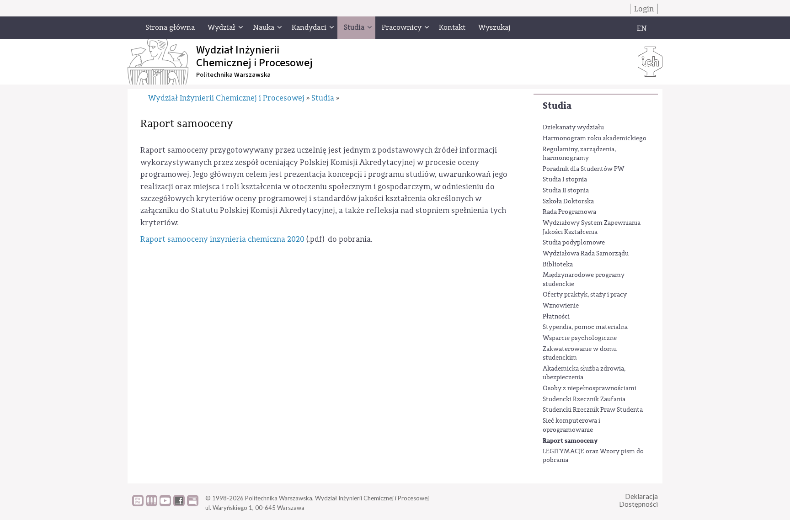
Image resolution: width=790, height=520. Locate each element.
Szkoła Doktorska (568, 201)
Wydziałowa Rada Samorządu (586, 253)
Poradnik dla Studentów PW (583, 169)
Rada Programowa (569, 212)
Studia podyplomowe (574, 243)
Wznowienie (561, 306)
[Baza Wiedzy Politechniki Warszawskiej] (138, 504)
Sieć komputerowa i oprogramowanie (571, 425)
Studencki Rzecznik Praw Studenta (593, 410)
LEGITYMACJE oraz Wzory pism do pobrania (593, 456)
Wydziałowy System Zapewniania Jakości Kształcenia (592, 227)
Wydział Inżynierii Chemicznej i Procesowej (226, 98)
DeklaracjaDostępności (638, 500)
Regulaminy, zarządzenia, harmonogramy (579, 154)
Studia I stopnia (565, 179)
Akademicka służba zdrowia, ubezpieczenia (584, 373)
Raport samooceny (570, 440)
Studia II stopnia (566, 190)
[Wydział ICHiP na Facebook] (179, 504)
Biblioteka (558, 264)
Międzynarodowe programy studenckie (584, 279)
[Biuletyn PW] (151, 504)
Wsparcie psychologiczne (580, 338)
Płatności (556, 317)
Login (644, 9)
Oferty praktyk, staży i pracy (585, 295)
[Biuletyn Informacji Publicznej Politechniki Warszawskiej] (192, 504)
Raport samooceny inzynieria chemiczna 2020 (222, 239)
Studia (557, 105)
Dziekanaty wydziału (573, 127)
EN (642, 28)
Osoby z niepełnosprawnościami (589, 388)
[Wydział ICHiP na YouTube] (165, 504)
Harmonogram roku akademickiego (594, 138)
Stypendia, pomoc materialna (585, 327)
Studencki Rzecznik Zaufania (584, 399)
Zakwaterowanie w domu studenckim (580, 353)
